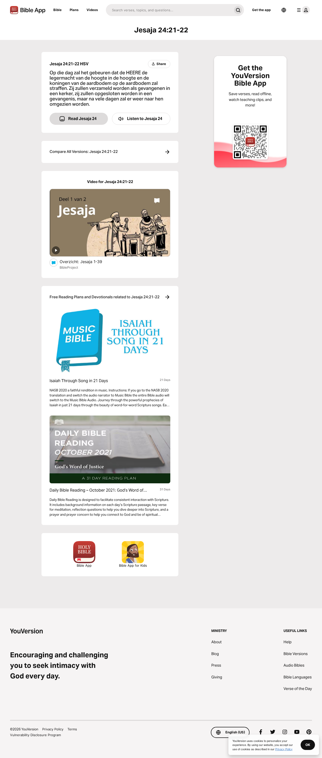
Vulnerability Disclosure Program (35, 735)
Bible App (84, 565)
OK (307, 745)
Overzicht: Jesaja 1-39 (86, 261)
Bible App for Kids (133, 565)
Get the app (261, 10)
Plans (74, 10)
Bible (57, 10)
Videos (92, 10)
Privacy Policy (52, 729)
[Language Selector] (284, 10)
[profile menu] (302, 10)
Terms (72, 729)
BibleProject (69, 267)
